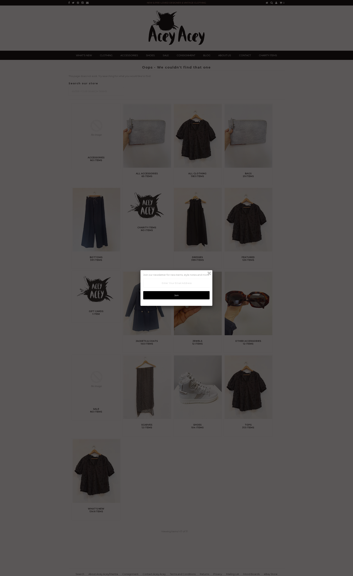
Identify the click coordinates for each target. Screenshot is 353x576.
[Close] (209, 273)
